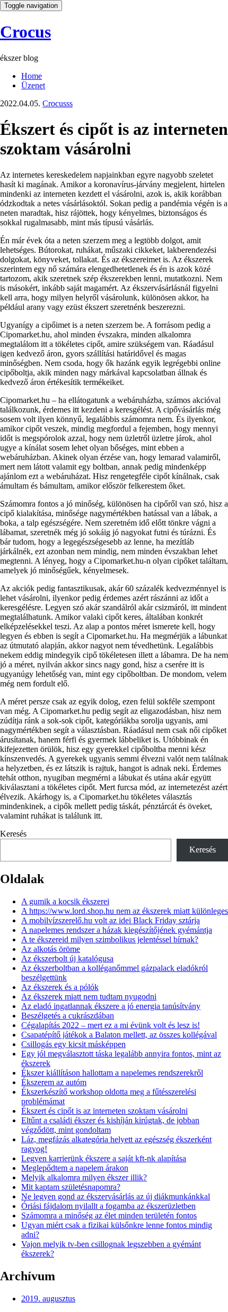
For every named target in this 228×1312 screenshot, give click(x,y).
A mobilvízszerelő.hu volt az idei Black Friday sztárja (110, 920)
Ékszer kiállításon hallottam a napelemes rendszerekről (112, 1072)
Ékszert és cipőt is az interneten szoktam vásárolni (104, 1110)
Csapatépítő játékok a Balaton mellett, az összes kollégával (119, 1034)
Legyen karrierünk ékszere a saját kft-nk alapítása (103, 1158)
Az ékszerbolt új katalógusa (67, 958)
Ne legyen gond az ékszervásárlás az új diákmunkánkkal (115, 1196)
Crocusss (57, 103)
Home (31, 75)
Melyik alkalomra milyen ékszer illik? (84, 1177)
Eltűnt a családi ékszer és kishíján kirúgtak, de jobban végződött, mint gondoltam (110, 1125)
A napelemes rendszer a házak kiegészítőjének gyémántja (116, 929)
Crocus (25, 31)
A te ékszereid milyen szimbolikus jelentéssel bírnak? (109, 939)
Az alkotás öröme (50, 948)
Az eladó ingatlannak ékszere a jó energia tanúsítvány (110, 1006)
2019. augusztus (48, 1298)
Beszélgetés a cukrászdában (67, 1015)
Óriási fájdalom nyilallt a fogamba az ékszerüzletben (108, 1205)
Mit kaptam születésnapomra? (70, 1186)
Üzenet (33, 85)
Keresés (13, 833)
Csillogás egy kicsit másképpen (73, 1044)
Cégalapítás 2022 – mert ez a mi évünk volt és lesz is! (110, 1025)
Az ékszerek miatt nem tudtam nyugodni (88, 996)
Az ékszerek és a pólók (60, 987)
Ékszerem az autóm (53, 1082)
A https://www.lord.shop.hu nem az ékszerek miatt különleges (124, 910)
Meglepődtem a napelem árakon (74, 1167)
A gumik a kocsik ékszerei (65, 901)
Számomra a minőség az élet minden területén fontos (109, 1215)
